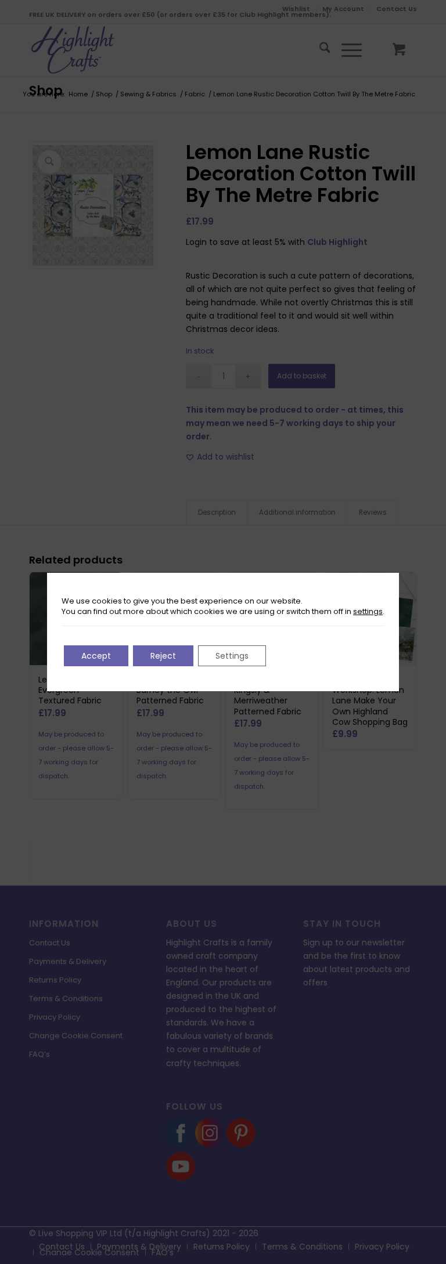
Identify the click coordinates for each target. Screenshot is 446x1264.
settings (368, 611)
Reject (163, 656)
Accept (96, 656)
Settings (232, 656)
